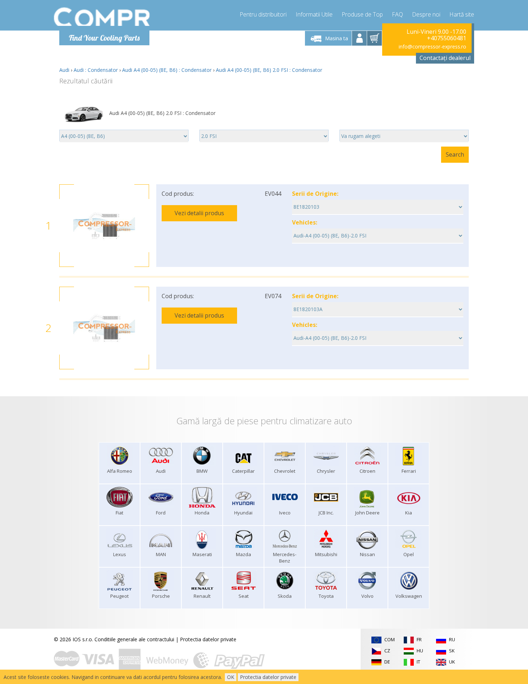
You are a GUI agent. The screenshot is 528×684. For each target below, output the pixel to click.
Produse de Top (362, 14)
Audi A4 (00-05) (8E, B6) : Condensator (167, 69)
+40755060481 (446, 38)
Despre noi (426, 14)
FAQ (397, 14)
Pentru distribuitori (263, 14)
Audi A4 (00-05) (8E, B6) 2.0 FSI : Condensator (269, 69)
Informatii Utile (314, 14)
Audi (64, 69)
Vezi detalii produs (199, 213)
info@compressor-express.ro (432, 46)
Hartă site (461, 14)
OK (230, 677)
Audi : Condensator (96, 69)
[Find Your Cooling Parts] (102, 16)
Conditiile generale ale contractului (134, 639)
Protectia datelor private (208, 639)
